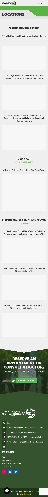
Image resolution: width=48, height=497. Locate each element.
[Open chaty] (7, 490)
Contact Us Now (26, 380)
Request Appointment (11, 463)
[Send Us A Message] (4, 447)
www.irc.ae (24, 223)
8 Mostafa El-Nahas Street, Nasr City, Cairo (25, 442)
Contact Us (7, 466)
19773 (10, 423)
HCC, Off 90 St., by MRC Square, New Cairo (25, 437)
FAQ (3, 457)
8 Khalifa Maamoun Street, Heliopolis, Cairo (25, 427)
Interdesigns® (25, 494)
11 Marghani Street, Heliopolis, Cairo (22, 432)
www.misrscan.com (24, 162)
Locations (6, 460)
